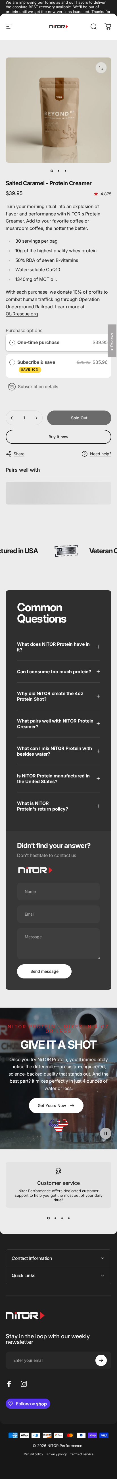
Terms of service (81, 1454)
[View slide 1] (48, 1218)
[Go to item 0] (51, 170)
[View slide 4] (68, 1218)
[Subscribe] (101, 1360)
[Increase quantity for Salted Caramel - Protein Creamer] (36, 418)
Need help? (100, 453)
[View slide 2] (55, 1218)
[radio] (12, 342)
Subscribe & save (36, 365)
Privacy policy (57, 1454)
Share (19, 453)
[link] (56, 1105)
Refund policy (33, 1454)
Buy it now (58, 436)
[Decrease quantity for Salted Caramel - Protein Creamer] (12, 418)
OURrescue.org (22, 314)
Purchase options (24, 330)
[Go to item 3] (65, 170)
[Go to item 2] (58, 170)
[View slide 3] (61, 1218)
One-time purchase (38, 342)
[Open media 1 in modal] (101, 67)
